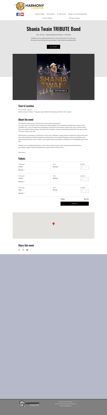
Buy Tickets (53, 47)
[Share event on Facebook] (19, 249)
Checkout (75, 203)
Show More (21, 152)
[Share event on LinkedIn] (27, 249)
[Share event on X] (23, 249)
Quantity (82, 164)
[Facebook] (18, 14)
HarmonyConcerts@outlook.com (67, 403)
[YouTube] (22, 14)
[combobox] (84, 167)
